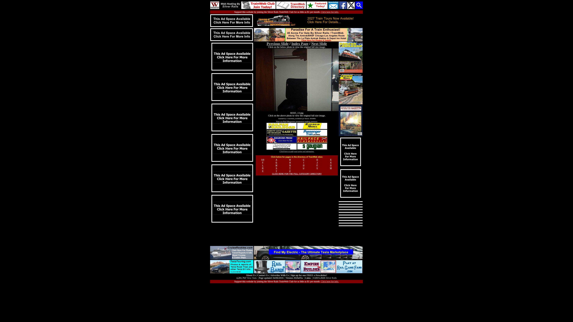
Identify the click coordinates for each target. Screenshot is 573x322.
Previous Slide (278, 44)
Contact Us (263, 275)
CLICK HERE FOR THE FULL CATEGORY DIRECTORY (297, 174)
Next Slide (319, 44)
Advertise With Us (279, 275)
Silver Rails (331, 278)
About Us (251, 275)
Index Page (299, 44)
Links (308, 278)
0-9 (262, 160)
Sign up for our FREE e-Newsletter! (309, 275)
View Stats (252, 278)
